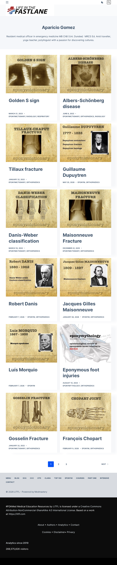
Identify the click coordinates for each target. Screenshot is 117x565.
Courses (80, 478)
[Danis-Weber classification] (31, 208)
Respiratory (43, 116)
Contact (10, 482)
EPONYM (68, 478)
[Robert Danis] (31, 277)
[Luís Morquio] (31, 343)
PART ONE (92, 478)
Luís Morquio (23, 370)
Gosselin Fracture (28, 438)
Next (103, 464)
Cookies (47, 532)
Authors (51, 524)
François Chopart (82, 438)
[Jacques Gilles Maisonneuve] (85, 277)
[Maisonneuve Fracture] (85, 208)
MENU (8, 478)
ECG (24, 478)
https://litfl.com (17, 514)
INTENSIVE (104, 478)
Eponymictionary (17, 116)
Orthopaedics (87, 116)
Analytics (63, 524)
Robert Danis (23, 304)
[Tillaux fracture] (31, 143)
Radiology (31, 116)
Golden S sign (24, 100)
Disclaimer (59, 532)
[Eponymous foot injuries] (85, 343)
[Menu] (7, 2)
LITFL (56, 506)
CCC (32, 478)
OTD (39, 478)
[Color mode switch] (102, 2)
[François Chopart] (85, 412)
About (41, 524)
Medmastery (41, 491)
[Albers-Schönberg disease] (85, 74)
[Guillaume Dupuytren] (85, 143)
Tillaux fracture (26, 169)
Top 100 (57, 478)
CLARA (48, 478)
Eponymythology (71, 386)
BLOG (17, 478)
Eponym (81, 182)
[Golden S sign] (31, 74)
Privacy (71, 532)
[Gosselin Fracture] (31, 412)
